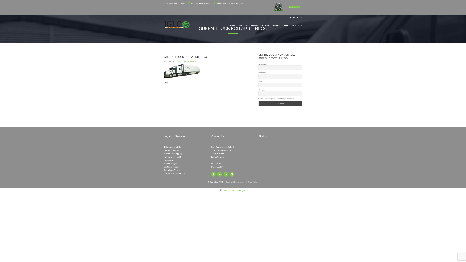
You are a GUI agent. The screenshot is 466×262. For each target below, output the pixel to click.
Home (232, 25)
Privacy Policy (252, 182)
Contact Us (297, 25)
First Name (262, 64)
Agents (276, 25)
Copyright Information (234, 182)
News (285, 25)
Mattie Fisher (192, 61)
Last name (262, 73)
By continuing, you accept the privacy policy (277, 99)
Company (262, 90)
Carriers (265, 25)
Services (254, 25)
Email (260, 81)
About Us (243, 25)
